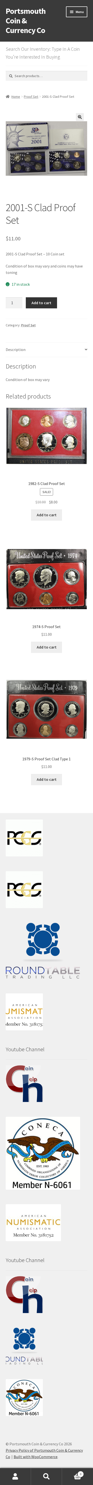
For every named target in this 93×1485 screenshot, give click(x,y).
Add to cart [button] (47, 514)
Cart (71, 1472)
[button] (80, 117)
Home (15, 96)
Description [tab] (16, 349)
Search (46, 1476)
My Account (15, 1476)
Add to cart (41, 302)
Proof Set (31, 96)
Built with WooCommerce (36, 1456)
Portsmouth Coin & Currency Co (26, 20)
